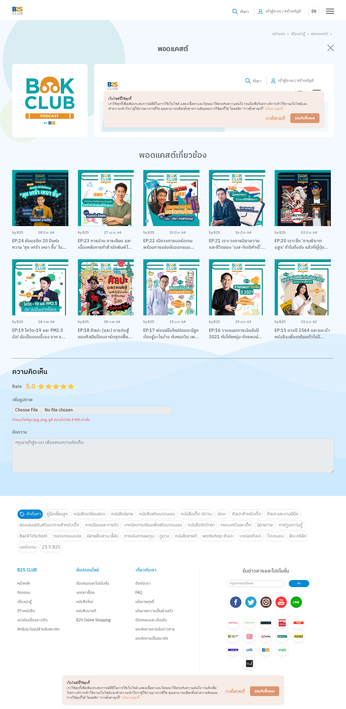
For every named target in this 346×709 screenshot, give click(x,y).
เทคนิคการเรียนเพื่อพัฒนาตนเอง (153, 525)
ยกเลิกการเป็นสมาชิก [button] (151, 638)
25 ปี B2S (51, 547)
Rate (17, 386)
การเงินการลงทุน (139, 536)
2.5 (54, 393)
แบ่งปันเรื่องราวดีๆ (32, 620)
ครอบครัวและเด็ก (236, 525)
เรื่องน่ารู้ (298, 34)
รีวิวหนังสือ (26, 611)
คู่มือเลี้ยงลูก (57, 514)
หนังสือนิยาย (122, 514)
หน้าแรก (278, 34)
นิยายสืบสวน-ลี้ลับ (102, 536)
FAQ (138, 592)
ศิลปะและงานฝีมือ (282, 514)
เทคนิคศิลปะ (250, 536)
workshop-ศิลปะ (218, 536)
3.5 (61, 393)
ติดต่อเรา (143, 583)
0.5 (39, 393)
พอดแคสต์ (319, 34)
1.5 (46, 393)
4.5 (69, 393)
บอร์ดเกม (27, 547)
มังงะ (221, 514)
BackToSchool (33, 536)
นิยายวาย (265, 525)
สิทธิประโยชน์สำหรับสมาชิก (38, 629)
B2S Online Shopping (93, 620)
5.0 (72, 393)
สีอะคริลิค (297, 536)
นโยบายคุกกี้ (144, 602)
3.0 (57, 393)
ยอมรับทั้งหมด (265, 691)
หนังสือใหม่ (84, 602)
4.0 (64, 393)
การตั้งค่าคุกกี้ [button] (235, 691)
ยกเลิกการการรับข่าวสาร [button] (155, 629)
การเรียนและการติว (102, 525)
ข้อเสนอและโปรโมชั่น (92, 583)
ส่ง (299, 583)
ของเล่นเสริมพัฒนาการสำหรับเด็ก (49, 525)
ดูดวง (164, 536)
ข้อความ (19, 432)
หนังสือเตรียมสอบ (89, 514)
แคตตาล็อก (85, 592)
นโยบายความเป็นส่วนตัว (154, 611)
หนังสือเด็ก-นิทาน (196, 514)
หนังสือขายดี (186, 536)
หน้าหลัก (23, 583)
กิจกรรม (23, 592)
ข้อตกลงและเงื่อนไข (151, 620)
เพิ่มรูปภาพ (22, 400)
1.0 (42, 393)
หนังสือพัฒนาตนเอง (157, 514)
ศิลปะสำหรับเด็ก (246, 514)
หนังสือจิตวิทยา (201, 525)
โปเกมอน (276, 536)
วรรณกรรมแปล (67, 536)
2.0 (49, 393)
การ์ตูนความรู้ (290, 525)
